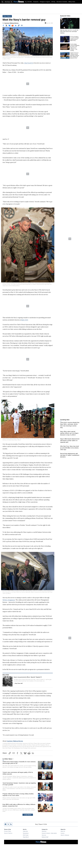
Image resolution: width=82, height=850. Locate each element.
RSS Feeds (25, 835)
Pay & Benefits (28, 1)
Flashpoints (36, 1)
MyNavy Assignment (9, 600)
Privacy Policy (7, 831)
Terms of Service (8, 833)
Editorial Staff (45, 837)
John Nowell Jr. (28, 63)
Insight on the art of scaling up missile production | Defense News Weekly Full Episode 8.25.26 (74, 55)
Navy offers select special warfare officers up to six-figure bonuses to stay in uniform (69, 433)
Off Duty (53, 1)
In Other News (7, 759)
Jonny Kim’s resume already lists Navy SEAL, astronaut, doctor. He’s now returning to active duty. (69, 425)
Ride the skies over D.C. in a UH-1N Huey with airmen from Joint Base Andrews (69, 31)
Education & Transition (62, 1)
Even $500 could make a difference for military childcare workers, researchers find (19, 805)
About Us (63, 831)
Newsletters (26, 833)
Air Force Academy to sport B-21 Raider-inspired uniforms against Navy (74, 38)
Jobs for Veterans (65, 835)
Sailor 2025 (24, 320)
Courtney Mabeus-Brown (11, 23)
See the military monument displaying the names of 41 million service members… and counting (74, 47)
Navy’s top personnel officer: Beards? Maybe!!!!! (28, 677)
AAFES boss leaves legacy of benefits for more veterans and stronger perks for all (19, 762)
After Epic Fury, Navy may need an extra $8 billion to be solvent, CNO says (69, 447)
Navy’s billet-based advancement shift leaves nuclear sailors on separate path (69, 440)
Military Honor (71, 1)
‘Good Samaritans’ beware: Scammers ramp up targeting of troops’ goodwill (19, 783)
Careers (62, 833)
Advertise (44, 831)
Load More (27, 815)
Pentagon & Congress (45, 1)
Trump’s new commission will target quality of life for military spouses (18, 773)
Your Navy (7, 16)
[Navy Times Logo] (19, 2)
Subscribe (25, 831)
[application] (69, 23)
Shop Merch (26, 837)
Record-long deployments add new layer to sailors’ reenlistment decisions (69, 455)
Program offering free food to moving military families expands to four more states (18, 794)
